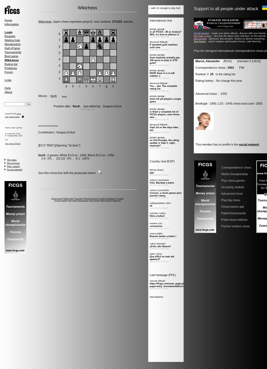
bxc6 (53, 96)
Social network (14, 169)
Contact (120, 199)
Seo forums (94, 201)
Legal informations (107, 199)
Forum (9, 72)
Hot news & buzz (203, 36)
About (8, 92)
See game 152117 (13, 144)
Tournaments (13, 52)
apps (19, 114)
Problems (11, 68)
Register (10, 36)
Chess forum (57, 199)
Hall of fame (12, 48)
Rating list (11, 64)
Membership (13, 44)
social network (249, 144)
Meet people (106, 201)
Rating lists (68, 199)
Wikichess (45, 21)
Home (8, 20)
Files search (13, 166)
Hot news (12, 160)
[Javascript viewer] (100, 173)
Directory (116, 201)
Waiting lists (12, 40)
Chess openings (91, 199)
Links (8, 80)
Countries (79, 199)
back (64, 96)
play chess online (12, 117)
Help (8, 88)
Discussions (13, 163)
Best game (11, 56)
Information (12, 24)
